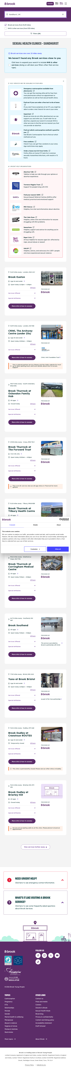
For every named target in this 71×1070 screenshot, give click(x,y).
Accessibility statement (44, 1023)
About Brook (40, 1039)
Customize (34, 549)
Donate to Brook (41, 1008)
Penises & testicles (11, 1029)
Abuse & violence (11, 1023)
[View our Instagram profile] (44, 955)
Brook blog (39, 1014)
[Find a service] (61, 3)
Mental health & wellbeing (14, 1017)
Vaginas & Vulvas (11, 1026)
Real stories (9, 1032)
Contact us (39, 998)
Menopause (9, 1020)
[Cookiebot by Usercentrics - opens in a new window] (61, 519)
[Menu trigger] (66, 4)
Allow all (58, 549)
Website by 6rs (41, 1065)
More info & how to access (22, 306)
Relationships (9, 1008)
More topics (9, 1039)
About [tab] (59, 525)
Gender (7, 1014)
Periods (7, 1011)
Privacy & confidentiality (44, 1017)
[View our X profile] (50, 955)
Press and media (41, 1002)
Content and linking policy (45, 1020)
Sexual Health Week (43, 1011)
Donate (50, 3)
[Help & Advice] (56, 3)
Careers (38, 1005)
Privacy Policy (29, 1065)
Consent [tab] (12, 525)
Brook (10, 3)
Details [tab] (35, 525)
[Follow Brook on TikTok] (38, 961)
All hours (33, 288)
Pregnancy (8, 1002)
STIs (6, 1005)
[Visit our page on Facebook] (38, 955)
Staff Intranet (40, 1026)
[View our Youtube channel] (57, 955)
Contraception (10, 998)
